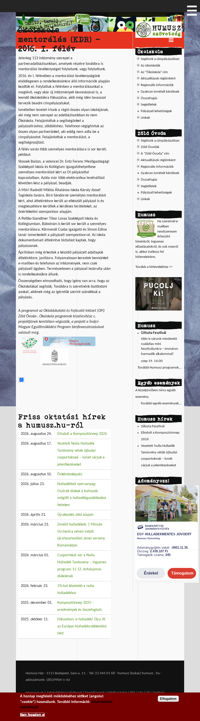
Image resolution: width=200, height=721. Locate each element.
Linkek (145, 118)
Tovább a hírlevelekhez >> (153, 267)
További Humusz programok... (160, 368)
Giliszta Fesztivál (153, 333)
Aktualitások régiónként (158, 78)
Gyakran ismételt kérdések (160, 92)
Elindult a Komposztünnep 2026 (82, 434)
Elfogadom (168, 699)
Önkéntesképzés (69, 474)
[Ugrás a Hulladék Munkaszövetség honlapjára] (158, 37)
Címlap (22, 21)
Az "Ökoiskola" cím (154, 72)
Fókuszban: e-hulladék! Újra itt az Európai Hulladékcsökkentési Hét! (82, 626)
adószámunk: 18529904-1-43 (48, 680)
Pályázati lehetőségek (156, 111)
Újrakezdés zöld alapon (75, 515)
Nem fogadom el (32, 714)
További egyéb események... (161, 403)
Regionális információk (157, 85)
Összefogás (149, 98)
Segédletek (149, 105)
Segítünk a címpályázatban (160, 59)
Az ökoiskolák (150, 66)
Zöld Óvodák (150, 147)
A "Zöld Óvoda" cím (155, 154)
